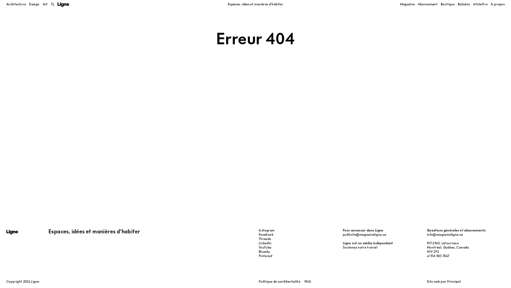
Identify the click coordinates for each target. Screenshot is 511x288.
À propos (498, 4)
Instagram (266, 230)
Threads (265, 239)
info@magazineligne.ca (445, 235)
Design (34, 4)
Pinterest (266, 256)
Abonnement (428, 4)
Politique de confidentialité (279, 281)
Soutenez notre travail (360, 247)
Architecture (16, 4)
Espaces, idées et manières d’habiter (255, 4)
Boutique (448, 4)
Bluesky (264, 252)
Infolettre (480, 4)
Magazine (407, 4)
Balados (464, 4)
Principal (454, 281)
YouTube (265, 247)
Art (45, 4)
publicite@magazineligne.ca (364, 235)
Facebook (266, 235)
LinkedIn (265, 243)
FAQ (307, 281)
